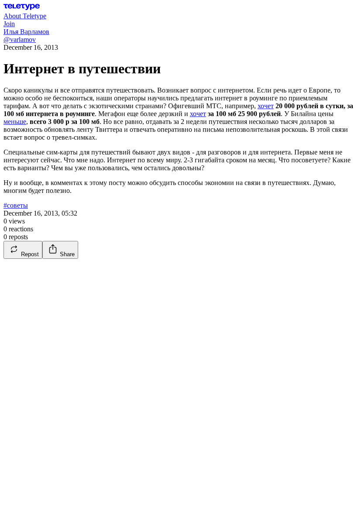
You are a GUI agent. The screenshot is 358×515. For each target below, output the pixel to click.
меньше (14, 121)
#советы (15, 205)
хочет (266, 106)
